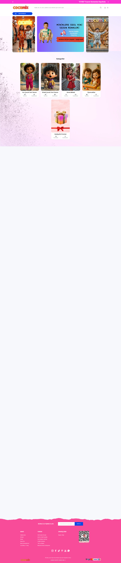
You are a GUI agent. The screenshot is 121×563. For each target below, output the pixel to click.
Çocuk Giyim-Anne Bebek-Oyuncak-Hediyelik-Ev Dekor (60, 557)
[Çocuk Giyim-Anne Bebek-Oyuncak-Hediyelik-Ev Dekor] (20, 7)
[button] (12, 1)
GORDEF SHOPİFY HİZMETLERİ (58, 560)
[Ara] (100, 7)
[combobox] (68, 7)
